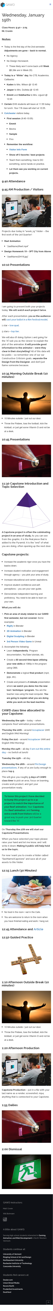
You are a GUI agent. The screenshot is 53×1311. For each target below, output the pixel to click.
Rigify (10, 625)
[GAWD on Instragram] (5, 1220)
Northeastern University (13, 1260)
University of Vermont (12, 1254)
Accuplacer (38, 730)
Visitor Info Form (18, 149)
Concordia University (12, 1266)
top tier (15, 331)
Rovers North (8, 1286)
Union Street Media (11, 1283)
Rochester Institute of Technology (17, 1263)
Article (38, 929)
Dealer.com (8, 1280)
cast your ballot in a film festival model (26, 319)
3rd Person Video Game (19, 641)
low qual (14, 325)
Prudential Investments (13, 1289)
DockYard (7, 1292)
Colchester (10, 113)
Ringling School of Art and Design (17, 1257)
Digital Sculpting (15, 636)
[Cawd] (2, 4)
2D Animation (14, 631)
